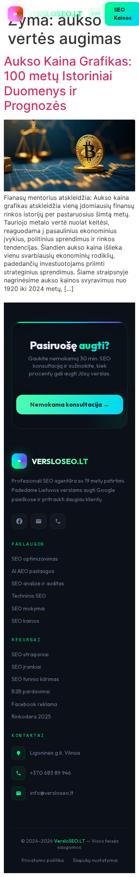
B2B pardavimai (31, 691)
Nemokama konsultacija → (69, 404)
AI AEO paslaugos (33, 571)
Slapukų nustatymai (95, 860)
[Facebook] (19, 521)
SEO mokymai (28, 608)
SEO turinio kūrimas (35, 679)
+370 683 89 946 (50, 772)
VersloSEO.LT (69, 841)
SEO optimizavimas (35, 558)
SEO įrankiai (26, 666)
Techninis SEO (29, 595)
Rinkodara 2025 (31, 716)
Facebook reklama (34, 704)
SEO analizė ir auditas (38, 583)
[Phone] (58, 521)
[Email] (38, 521)
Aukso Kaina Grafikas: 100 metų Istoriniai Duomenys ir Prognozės (68, 83)
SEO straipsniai (30, 654)
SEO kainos (25, 620)
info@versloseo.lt (51, 792)
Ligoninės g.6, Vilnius (55, 752)
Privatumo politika (43, 860)
